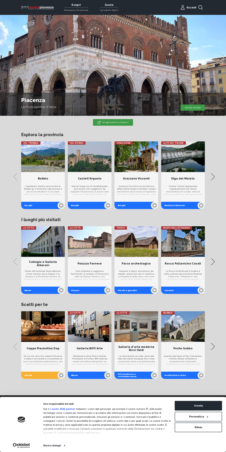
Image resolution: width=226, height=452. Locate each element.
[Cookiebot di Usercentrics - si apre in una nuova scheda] (21, 445)
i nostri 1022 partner (62, 409)
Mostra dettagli (52, 445)
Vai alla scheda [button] (193, 107)
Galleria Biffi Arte (90, 348)
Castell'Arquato (90, 178)
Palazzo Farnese (90, 263)
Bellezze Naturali (174, 205)
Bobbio (43, 178)
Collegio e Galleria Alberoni (43, 263)
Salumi (28, 375)
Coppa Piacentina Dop (43, 348)
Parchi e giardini (127, 290)
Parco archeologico (136, 263)
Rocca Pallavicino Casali (183, 263)
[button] (222, 58)
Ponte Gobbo (183, 348)
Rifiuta (198, 427)
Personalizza (196, 416)
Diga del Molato (183, 178)
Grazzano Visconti (136, 178)
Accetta (198, 405)
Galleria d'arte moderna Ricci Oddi (136, 348)
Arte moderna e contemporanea (127, 375)
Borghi (28, 205)
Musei (27, 290)
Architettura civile (175, 375)
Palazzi (75, 290)
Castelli (169, 290)
